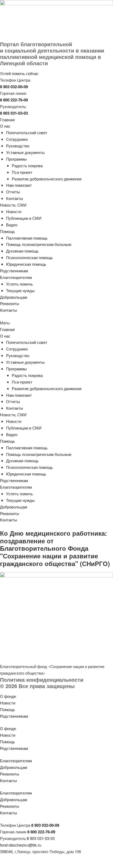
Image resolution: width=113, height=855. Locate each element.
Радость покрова (27, 165)
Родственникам (14, 270)
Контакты (14, 198)
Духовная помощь (22, 251)
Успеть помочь (19, 284)
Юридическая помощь (26, 264)
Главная (7, 119)
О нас (5, 126)
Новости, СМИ (13, 205)
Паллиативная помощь (27, 238)
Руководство (17, 145)
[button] (56, 323)
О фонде (8, 696)
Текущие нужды (20, 290)
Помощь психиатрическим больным (38, 244)
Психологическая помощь (29, 257)
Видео (11, 224)
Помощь (7, 231)
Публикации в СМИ (24, 218)
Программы (16, 159)
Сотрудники (17, 139)
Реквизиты (9, 303)
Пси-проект (22, 172)
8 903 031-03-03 (41, 838)
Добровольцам (13, 297)
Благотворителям (16, 277)
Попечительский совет (26, 132)
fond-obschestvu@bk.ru (20, 845)
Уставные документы (25, 152)
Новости (13, 211)
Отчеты (13, 191)
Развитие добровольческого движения (46, 178)
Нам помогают (19, 185)
